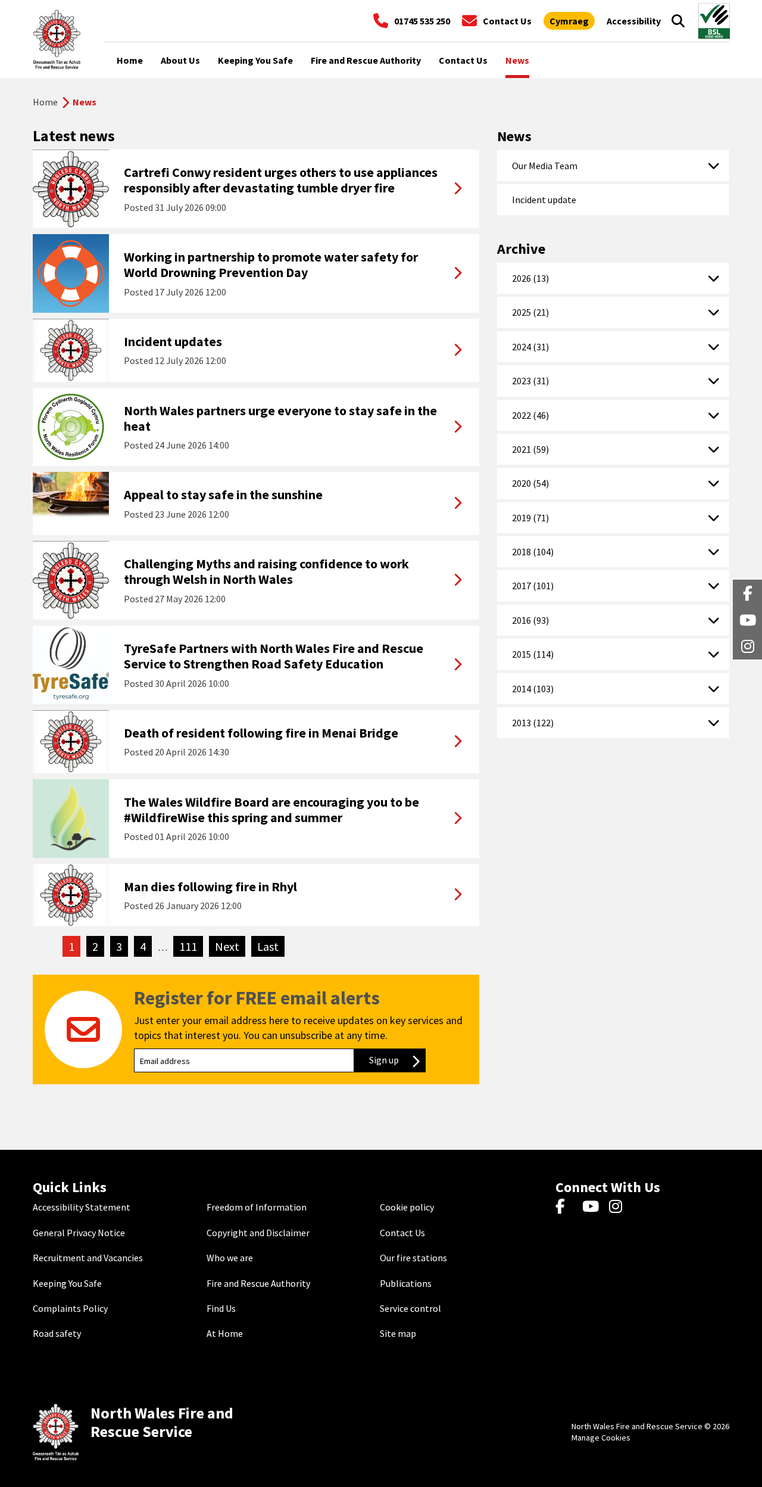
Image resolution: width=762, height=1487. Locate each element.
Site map (398, 1333)
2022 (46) (530, 415)
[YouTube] (592, 1207)
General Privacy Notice (79, 1233)
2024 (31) (530, 347)
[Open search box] (678, 20)
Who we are (230, 1258)
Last (271, 946)
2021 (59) (530, 449)
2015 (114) (533, 654)
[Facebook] (565, 1207)
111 (188, 946)
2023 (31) (530, 381)
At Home (225, 1333)
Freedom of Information (257, 1207)
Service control (410, 1308)
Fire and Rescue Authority (258, 1283)
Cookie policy (407, 1207)
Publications (406, 1283)
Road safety (57, 1333)
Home (45, 102)
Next (230, 946)
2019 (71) (530, 518)
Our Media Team (544, 166)
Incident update (544, 200)
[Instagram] (619, 1207)
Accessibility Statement (81, 1207)
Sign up (397, 1060)
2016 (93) (530, 620)
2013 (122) (533, 723)
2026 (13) (530, 278)
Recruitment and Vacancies (88, 1258)
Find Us (221, 1308)
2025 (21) (530, 312)
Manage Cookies (601, 1437)
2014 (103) (533, 689)
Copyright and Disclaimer (258, 1233)
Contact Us (402, 1233)
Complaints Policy (70, 1308)
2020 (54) (530, 483)
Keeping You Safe (67, 1283)
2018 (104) (533, 552)
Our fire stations (413, 1258)
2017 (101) (533, 586)
